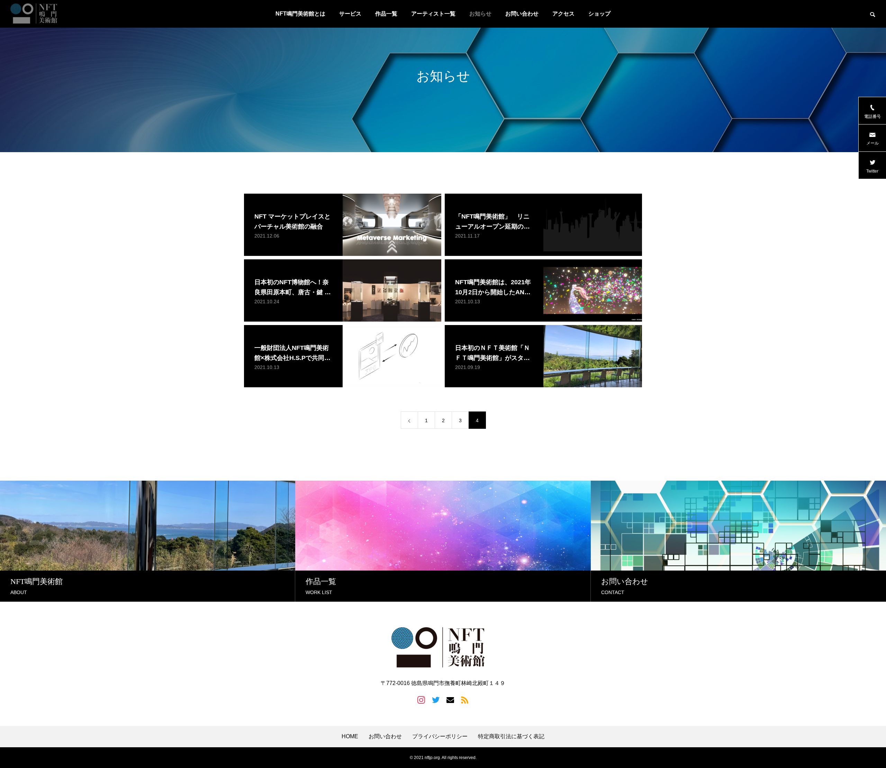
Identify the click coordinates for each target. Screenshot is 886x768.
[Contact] (450, 699)
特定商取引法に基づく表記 (511, 736)
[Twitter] (436, 699)
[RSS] (465, 699)
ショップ (599, 14)
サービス (350, 14)
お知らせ (480, 14)
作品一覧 (386, 14)
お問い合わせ (522, 14)
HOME (350, 736)
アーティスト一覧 (433, 14)
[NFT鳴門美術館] (36, 14)
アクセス (563, 14)
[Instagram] (421, 699)
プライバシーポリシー (440, 736)
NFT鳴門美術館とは (300, 14)
